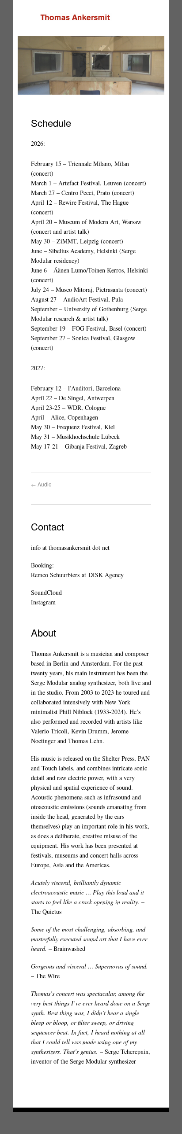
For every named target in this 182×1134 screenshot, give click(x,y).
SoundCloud (46, 592)
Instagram (43, 602)
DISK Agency (106, 575)
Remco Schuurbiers (55, 575)
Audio (41, 484)
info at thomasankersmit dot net (70, 547)
